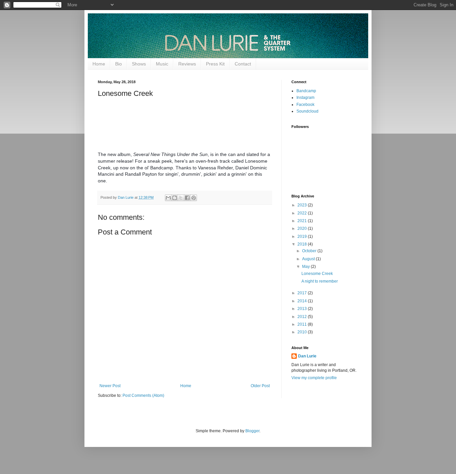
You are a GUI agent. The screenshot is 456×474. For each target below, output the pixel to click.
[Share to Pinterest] (193, 197)
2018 (302, 244)
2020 (302, 228)
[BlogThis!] (174, 197)
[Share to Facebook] (187, 197)
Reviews (187, 63)
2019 (302, 236)
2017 (302, 293)
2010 (302, 332)
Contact (243, 63)
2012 (302, 316)
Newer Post (110, 385)
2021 (302, 220)
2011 (302, 324)
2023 (302, 205)
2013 (302, 308)
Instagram (305, 97)
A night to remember (319, 281)
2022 (302, 213)
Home (98, 63)
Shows (139, 63)
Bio (118, 63)
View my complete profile (314, 377)
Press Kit (215, 63)
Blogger (252, 431)
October (309, 251)
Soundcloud (307, 111)
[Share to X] (181, 197)
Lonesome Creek (317, 273)
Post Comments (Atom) (143, 395)
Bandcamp (306, 91)
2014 (302, 301)
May (306, 266)
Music (162, 63)
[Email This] (168, 197)
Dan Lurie (307, 356)
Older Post (260, 385)
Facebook (305, 104)
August (309, 259)
